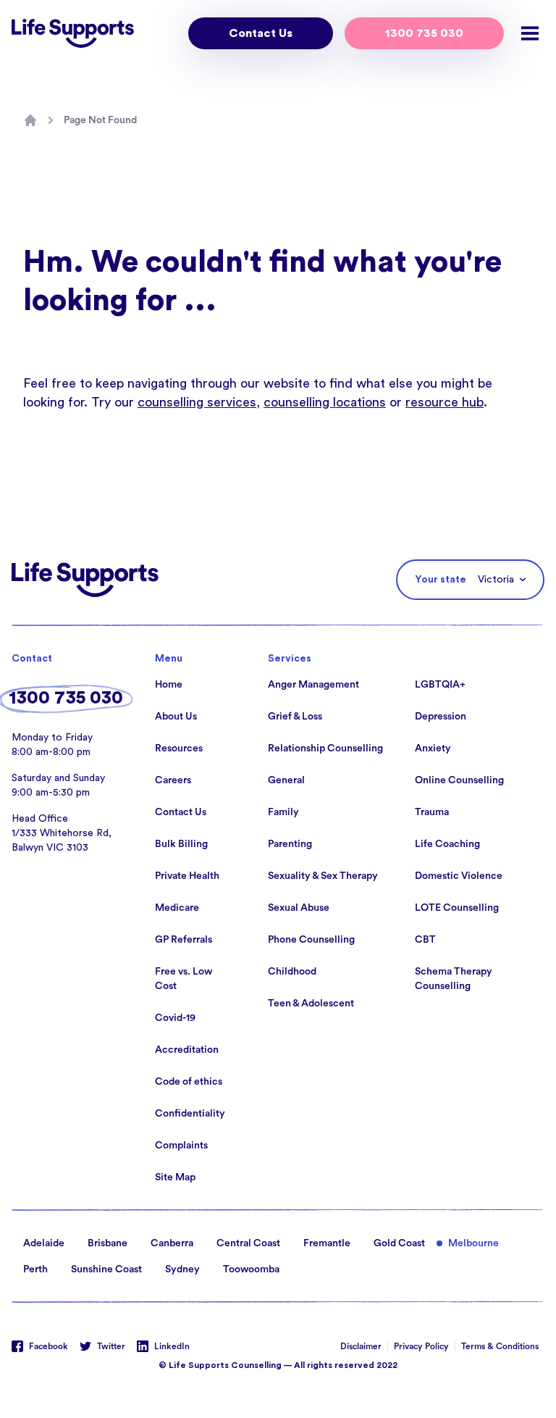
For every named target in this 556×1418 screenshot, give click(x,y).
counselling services (197, 402)
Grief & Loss (295, 717)
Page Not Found (100, 120)
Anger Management (313, 685)
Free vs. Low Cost (183, 979)
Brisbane (107, 1243)
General (286, 780)
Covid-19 (175, 1018)
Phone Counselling (311, 940)
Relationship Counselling (325, 748)
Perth (35, 1269)
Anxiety (433, 748)
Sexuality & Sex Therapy (323, 876)
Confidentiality (190, 1114)
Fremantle (326, 1243)
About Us (176, 717)
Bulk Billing (181, 844)
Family (283, 812)
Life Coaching (447, 844)
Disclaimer (361, 1346)
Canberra (172, 1243)
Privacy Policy (421, 1346)
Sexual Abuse (298, 908)
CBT (425, 940)
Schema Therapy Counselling (453, 979)
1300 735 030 (424, 33)
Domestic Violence (458, 876)
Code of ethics (188, 1082)
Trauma (432, 812)
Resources (179, 748)
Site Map (175, 1177)
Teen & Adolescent (311, 1003)
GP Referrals (183, 940)
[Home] (30, 120)
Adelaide (43, 1243)
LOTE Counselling (457, 908)
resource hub (444, 402)
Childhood (292, 972)
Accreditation (187, 1050)
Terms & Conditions (500, 1346)
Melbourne (473, 1243)
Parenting (290, 844)
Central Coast (248, 1243)
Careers (173, 780)
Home (168, 685)
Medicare (177, 908)
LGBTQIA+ (440, 685)
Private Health (187, 876)
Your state (440, 580)
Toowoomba (251, 1269)
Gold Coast (399, 1243)
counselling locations (325, 402)
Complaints (181, 1145)
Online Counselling (459, 780)
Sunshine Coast (106, 1269)
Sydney (182, 1269)
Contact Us (260, 33)
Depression (440, 717)
